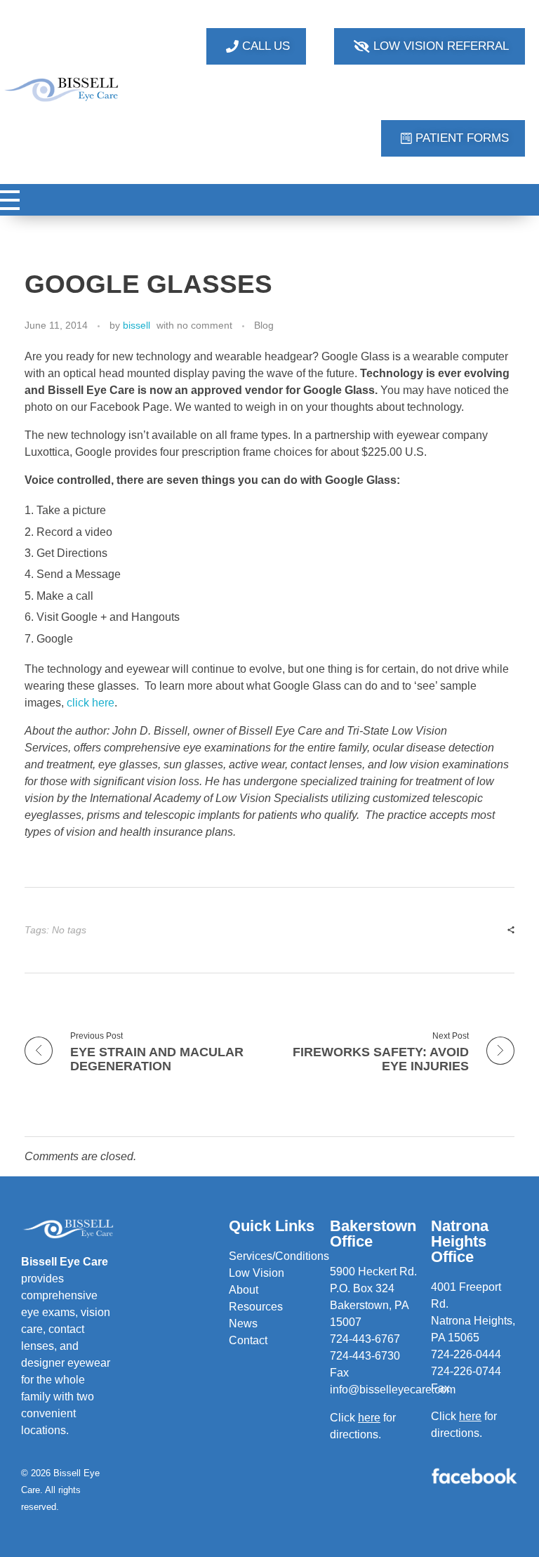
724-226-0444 (466, 1354)
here (470, 1416)
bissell (136, 325)
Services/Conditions (279, 1256)
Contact (248, 1340)
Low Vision (256, 1273)
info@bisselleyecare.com (392, 1389)
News (243, 1323)
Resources (256, 1307)
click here (90, 703)
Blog (264, 325)
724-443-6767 (365, 1339)
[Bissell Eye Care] (62, 90)
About (243, 1290)
